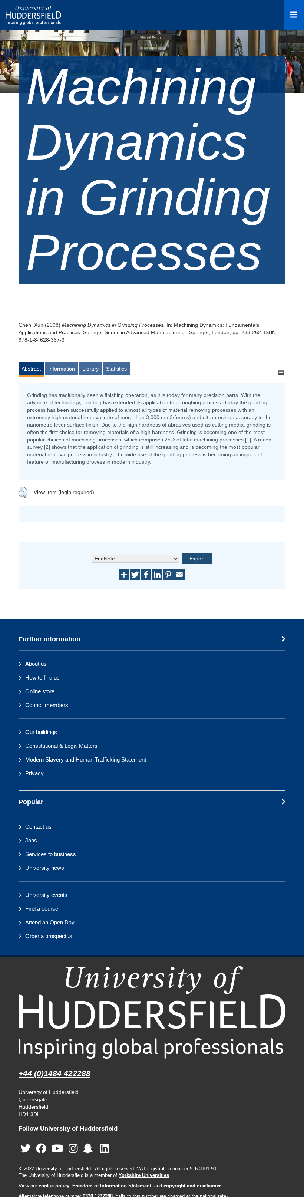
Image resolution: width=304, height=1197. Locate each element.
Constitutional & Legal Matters (61, 746)
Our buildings (41, 732)
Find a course (41, 908)
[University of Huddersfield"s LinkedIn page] (104, 1149)
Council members (46, 705)
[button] (23, 492)
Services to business (50, 854)
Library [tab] (90, 369)
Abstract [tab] (31, 369)
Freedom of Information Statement (111, 1185)
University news (44, 868)
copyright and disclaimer (192, 1185)
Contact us (38, 826)
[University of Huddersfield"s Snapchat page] (89, 1149)
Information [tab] (61, 369)
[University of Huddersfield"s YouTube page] (57, 1149)
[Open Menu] (294, 15)
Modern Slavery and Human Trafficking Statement (85, 759)
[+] (281, 372)
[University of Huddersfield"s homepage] (152, 1012)
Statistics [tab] (116, 369)
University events (46, 895)
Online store (39, 691)
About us (36, 664)
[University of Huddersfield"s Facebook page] (41, 1149)
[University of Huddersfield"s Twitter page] (25, 1149)
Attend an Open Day (50, 922)
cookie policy (54, 1185)
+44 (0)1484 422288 (54, 1073)
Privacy (34, 773)
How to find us (42, 677)
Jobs (31, 840)
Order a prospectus (48, 936)
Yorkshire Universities (144, 1175)
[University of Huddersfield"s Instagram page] (73, 1149)
